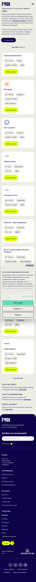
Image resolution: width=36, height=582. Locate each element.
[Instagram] (20, 565)
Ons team (4, 526)
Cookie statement (22, 569)
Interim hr (4, 478)
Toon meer (18, 378)
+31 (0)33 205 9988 (7, 463)
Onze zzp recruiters (18, 21)
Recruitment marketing (8, 485)
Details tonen (26, 296)
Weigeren (18, 315)
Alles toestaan (18, 303)
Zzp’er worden (6, 502)
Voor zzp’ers (6, 491)
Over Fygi (4, 519)
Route (6, 543)
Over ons (5, 515)
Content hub (6, 511)
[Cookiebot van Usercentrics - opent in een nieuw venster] (26, 265)
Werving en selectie (7, 481)
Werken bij (5, 529)
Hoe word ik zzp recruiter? (9, 505)
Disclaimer (7, 572)
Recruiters (5, 495)
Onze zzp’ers (5, 522)
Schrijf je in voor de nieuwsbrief (14, 433)
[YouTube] (25, 565)
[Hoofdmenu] (33, 4)
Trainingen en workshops (9, 536)
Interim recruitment (7, 474)
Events (4, 533)
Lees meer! (22, 389)
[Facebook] (10, 565)
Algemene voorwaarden (20, 572)
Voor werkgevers (7, 471)
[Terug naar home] (6, 4)
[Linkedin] (15, 565)
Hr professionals (6, 498)
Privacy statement (9, 569)
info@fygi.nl (5, 465)
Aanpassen (17, 309)
